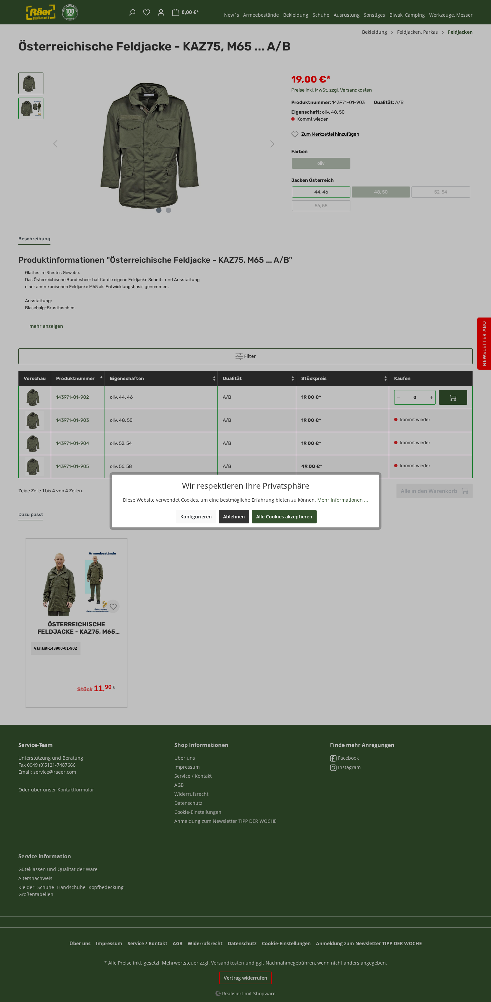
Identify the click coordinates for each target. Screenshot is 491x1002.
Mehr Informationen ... (342, 500)
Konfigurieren (196, 516)
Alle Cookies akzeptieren (284, 516)
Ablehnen (234, 516)
